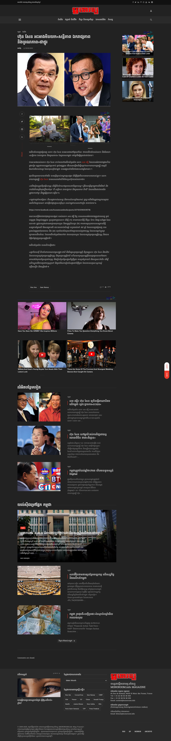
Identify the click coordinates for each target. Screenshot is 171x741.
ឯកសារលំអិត (101, 19)
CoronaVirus (79, 695)
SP (130, 732)
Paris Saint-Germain (72, 709)
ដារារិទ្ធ (19, 48)
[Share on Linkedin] (22, 137)
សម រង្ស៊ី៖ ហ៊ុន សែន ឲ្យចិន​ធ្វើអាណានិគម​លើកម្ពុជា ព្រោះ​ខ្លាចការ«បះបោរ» (89, 403)
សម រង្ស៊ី (85, 162)
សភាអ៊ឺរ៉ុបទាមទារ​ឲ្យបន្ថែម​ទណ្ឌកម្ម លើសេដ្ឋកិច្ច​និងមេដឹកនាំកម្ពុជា (91, 576)
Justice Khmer (78, 704)
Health (67, 704)
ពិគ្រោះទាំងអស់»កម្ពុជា (65, 641)
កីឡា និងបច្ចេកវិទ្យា (86, 19)
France (74, 700)
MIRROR (138, 732)
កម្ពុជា (19, 32)
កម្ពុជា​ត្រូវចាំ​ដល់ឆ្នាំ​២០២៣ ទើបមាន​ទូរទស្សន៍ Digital (91, 472)
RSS (123, 732)
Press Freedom (94, 709)
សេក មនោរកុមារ (25, 558)
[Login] (151, 10)
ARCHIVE (148, 732)
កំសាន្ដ (110, 19)
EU (81, 700)
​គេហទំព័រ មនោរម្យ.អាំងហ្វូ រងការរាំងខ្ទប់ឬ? (29, 2)
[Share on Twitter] (22, 122)
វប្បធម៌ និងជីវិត (71, 19)
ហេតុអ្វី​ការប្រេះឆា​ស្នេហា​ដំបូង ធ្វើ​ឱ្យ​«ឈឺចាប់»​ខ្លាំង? (34, 702)
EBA (100, 704)
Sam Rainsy (44, 287)
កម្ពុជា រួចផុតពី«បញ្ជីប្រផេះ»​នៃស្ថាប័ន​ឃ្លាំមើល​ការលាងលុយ (91, 616)
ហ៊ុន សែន (44, 179)
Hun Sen (33, 287)
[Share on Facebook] (22, 114)
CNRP (101, 695)
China (88, 700)
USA (66, 700)
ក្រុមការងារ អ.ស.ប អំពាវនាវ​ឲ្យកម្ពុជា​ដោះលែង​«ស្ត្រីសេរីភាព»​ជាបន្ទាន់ (61, 533)
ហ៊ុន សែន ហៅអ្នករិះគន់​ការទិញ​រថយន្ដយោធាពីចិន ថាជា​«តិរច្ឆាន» (88, 436)
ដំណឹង (60, 19)
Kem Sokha (91, 704)
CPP (84, 709)
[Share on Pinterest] (22, 129)
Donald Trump (98, 700)
